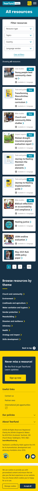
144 (29, 267)
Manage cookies (10, 486)
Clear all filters (19, 55)
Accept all (27, 486)
